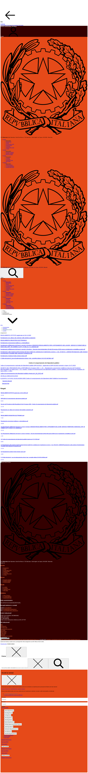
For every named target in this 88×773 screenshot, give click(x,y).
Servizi (3, 577)
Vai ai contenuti (4, 25)
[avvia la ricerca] (58, 663)
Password (3, 701)
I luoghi (7, 143)
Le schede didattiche (10, 166)
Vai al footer (20, 25)
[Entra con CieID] (6, 755)
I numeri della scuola (10, 147)
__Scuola (5, 311)
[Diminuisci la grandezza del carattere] (2, 637)
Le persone (8, 146)
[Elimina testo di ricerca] (38, 663)
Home (4, 310)
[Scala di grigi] (3, 637)
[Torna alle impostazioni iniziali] (6, 637)
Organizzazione (9, 145)
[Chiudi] (16, 652)
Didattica (3, 593)
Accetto (11, 643)
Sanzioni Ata (5, 383)
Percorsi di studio (9, 154)
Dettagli (4, 643)
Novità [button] (4, 155)
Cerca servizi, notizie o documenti (8, 667)
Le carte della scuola (10, 144)
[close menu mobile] (10, 19)
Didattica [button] (5, 162)
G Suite (11, 689)
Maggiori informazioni (8, 735)
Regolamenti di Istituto (7, 314)
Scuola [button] (4, 139)
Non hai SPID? (7, 736)
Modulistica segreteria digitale (19, 689)
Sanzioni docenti (7, 381)
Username (4, 697)
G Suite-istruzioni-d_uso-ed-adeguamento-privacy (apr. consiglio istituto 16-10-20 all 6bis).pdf (26, 358)
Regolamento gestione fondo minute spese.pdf (13, 355)
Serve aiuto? (6, 737)
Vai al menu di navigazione (12, 25)
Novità (2, 584)
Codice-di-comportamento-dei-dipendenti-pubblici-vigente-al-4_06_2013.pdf (21, 373)
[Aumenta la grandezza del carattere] (1, 637)
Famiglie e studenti (9, 153)
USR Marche (3, 626)
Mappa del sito (4, 631)
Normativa (5, 328)
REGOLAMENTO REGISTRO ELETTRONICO (13, 340)
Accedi (3, 706)
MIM (1, 624)
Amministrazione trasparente (6, 629)
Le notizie (8, 158)
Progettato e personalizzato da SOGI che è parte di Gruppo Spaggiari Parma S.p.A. (63, 639)
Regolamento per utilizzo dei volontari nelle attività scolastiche (17, 338)
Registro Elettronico (6, 689)
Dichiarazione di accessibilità (6, 636)
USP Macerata (4, 627)
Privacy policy (3, 632)
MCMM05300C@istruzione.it (9, 609)
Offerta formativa (9, 165)
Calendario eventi (9, 160)
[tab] (10, 693)
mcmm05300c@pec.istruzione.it (10, 610)
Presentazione (8, 141)
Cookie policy (3, 633)
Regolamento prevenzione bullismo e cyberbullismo (14, 343)
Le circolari (8, 159)
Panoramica (8, 140)
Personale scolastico (10, 152)
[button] (11, 325)
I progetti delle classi (10, 167)
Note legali (3, 634)
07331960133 (8, 607)
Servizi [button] (4, 150)
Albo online (8, 161)
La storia (7, 148)
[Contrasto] (4, 637)
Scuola (3, 565)
